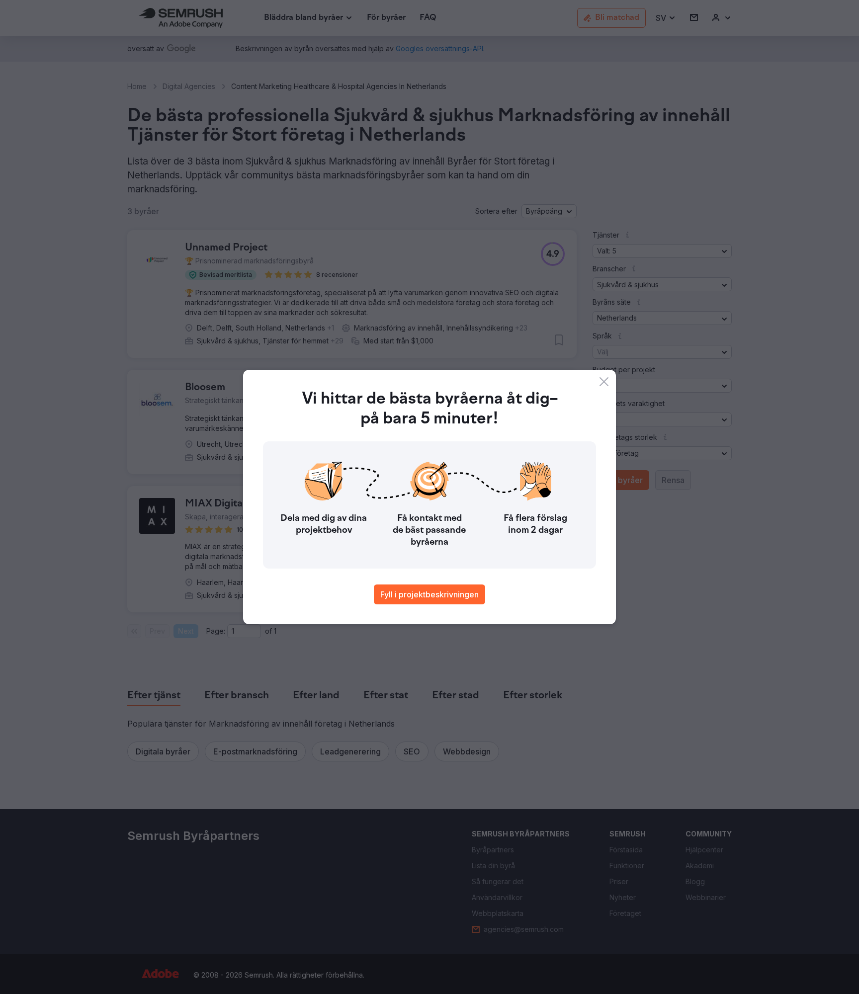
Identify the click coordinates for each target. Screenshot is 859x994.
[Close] (604, 382)
